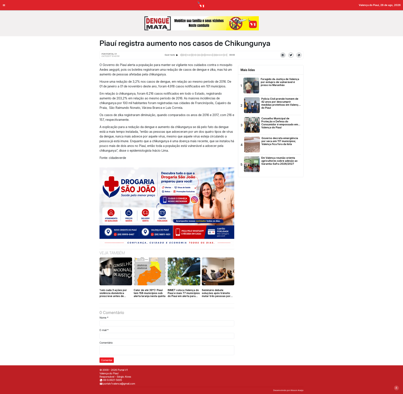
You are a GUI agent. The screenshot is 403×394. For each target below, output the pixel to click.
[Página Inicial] (201, 4)
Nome (103, 317)
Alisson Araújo (297, 390)
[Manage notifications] (396, 387)
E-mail (104, 330)
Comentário (106, 342)
